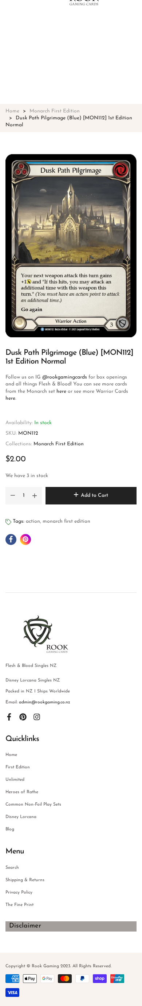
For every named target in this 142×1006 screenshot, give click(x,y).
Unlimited (14, 779)
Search (12, 867)
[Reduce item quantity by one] (12, 495)
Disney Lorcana (20, 817)
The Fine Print (19, 905)
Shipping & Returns (24, 880)
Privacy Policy (18, 892)
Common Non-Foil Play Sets (33, 804)
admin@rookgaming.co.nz (44, 702)
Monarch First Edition (58, 444)
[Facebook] (9, 717)
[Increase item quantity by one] (34, 495)
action (33, 521)
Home (11, 755)
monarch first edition (66, 521)
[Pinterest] (23, 717)
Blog (9, 829)
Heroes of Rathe (21, 792)
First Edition (17, 767)
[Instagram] (36, 717)
